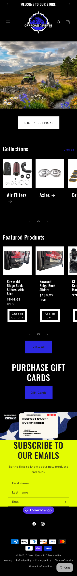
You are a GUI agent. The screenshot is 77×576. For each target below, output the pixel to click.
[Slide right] (47, 221)
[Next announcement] (69, 4)
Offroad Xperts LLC (37, 555)
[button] (8, 22)
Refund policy (24, 560)
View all (69, 149)
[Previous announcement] (7, 4)
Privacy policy (43, 560)
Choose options (17, 315)
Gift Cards (39, 392)
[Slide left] (29, 221)
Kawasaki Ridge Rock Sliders (47, 286)
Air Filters (17, 195)
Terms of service (64, 560)
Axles (44, 195)
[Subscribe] (64, 502)
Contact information (40, 566)
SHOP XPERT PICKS (39, 123)
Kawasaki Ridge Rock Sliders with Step (15, 288)
